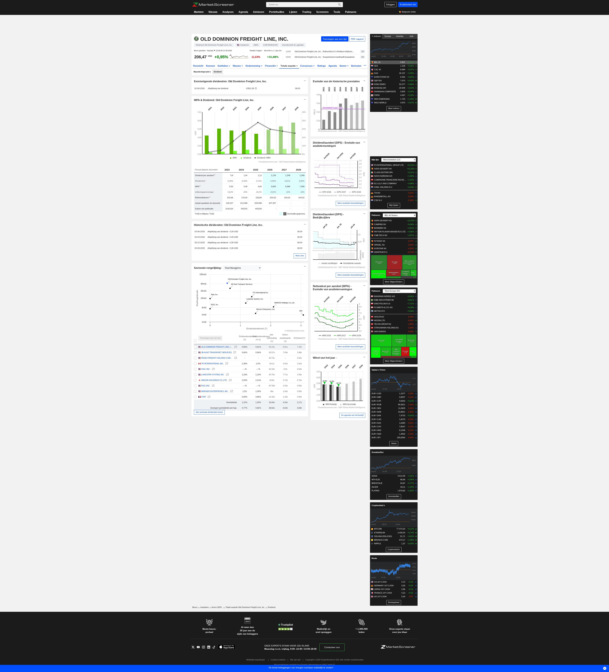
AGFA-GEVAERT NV (383, 169)
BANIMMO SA (380, 228)
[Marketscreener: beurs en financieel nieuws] (213, 4)
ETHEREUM (379, 533)
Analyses (228, 12)
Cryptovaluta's (378, 505)
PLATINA (375, 491)
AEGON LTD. (379, 320)
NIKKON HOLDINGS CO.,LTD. (214, 380)
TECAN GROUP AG (382, 324)
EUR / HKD (376, 430)
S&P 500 (378, 81)
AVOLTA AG (379, 317)
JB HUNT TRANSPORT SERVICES (216, 352)
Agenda (243, 12)
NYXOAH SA (379, 241)
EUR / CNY (376, 427)
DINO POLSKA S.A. (382, 304)
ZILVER (375, 487)
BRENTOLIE (377, 483)
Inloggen (390, 4)
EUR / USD (376, 393)
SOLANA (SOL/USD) (383, 536)
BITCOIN (378, 529)
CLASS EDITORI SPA (383, 172)
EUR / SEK (376, 408)
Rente (374, 558)
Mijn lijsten (393, 205)
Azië (411, 36)
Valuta (393, 443)
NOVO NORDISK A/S (383, 176)
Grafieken (223, 66)
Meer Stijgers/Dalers (394, 282)
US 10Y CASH (380, 582)
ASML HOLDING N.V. (383, 187)
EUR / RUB (376, 405)
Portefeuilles (276, 12)
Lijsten (293, 12)
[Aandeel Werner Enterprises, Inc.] (231, 391)
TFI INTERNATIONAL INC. (212, 363)
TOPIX (377, 95)
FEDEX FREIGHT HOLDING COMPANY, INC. (216, 358)
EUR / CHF (376, 401)
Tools (337, 12)
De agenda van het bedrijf (352, 415)
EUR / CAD (376, 419)
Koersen (210, 66)
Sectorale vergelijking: (208, 268)
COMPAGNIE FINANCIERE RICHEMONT (390, 180)
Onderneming (253, 66)
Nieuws (213, 12)
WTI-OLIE (376, 479)
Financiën (270, 66)
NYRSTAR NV (380, 248)
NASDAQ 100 (380, 88)
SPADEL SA (379, 245)
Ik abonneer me (408, 4)
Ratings (321, 66)
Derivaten (356, 66)
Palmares (350, 12)
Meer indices (393, 108)
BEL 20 (377, 62)
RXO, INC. (205, 386)
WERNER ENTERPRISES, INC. (215, 391)
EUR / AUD (376, 423)
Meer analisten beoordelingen (350, 203)
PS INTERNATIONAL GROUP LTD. (389, 165)
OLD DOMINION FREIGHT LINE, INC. (216, 347)
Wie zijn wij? (295, 660)
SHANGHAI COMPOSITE (385, 91)
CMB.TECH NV (380, 235)
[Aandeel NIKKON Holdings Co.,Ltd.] (230, 380)
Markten (199, 12)
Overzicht (198, 66)
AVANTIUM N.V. (381, 252)
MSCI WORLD (380, 103)
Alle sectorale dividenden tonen (209, 412)
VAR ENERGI (380, 331)
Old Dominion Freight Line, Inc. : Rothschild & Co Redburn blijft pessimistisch (325, 51)
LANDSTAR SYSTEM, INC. (212, 375)
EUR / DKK (376, 415)
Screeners (322, 12)
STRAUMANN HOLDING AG (386, 328)
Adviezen (258, 12)
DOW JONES (380, 84)
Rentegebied (393, 602)
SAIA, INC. (205, 369)
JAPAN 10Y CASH (382, 589)
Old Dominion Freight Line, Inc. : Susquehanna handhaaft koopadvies (325, 57)
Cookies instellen (278, 660)
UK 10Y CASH (380, 596)
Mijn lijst (375, 160)
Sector (343, 66)
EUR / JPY (376, 437)
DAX (376, 73)
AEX (376, 66)
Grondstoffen (377, 452)
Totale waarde (288, 66)
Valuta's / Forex (378, 370)
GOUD (374, 476)
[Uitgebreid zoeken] (339, 4)
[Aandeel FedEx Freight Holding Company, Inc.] (235, 358)
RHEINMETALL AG (382, 196)
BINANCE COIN (381, 540)
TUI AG (377, 193)
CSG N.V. (378, 200)
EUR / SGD (376, 434)
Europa (388, 36)
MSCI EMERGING (382, 99)
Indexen (377, 36)
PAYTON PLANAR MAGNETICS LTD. (390, 232)
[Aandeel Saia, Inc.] (213, 369)
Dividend (218, 72)
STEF (203, 397)
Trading (306, 12)
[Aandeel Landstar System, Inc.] (227, 374)
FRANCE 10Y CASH (383, 593)
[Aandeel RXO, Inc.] (212, 386)
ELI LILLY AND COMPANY (385, 183)
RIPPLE (377, 544)
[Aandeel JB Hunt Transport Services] (234, 352)
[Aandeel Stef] (208, 397)
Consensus (306, 66)
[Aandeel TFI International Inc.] (226, 363)
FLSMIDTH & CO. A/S (383, 307)
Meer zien (299, 256)
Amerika (399, 36)
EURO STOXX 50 (381, 77)
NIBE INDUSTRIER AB (384, 300)
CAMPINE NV (380, 224)
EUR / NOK (376, 412)
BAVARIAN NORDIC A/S (384, 296)
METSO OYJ (379, 311)
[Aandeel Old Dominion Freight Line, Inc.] (235, 347)
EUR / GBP (376, 397)
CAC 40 (377, 69)
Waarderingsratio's (202, 72)
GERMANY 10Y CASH (384, 586)
